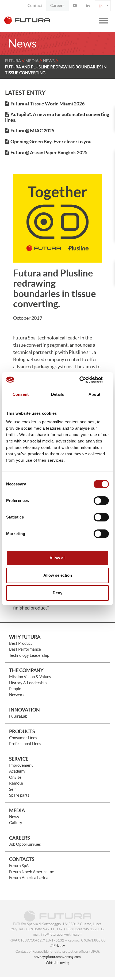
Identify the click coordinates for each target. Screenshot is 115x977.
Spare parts (19, 795)
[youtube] (75, 5)
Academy (17, 771)
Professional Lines (25, 743)
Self (12, 789)
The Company (26, 670)
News (49, 60)
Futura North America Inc (31, 871)
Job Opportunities (25, 844)
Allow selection (57, 575)
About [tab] (94, 394)
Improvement (21, 765)
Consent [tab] (21, 394)
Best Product (20, 643)
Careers (19, 838)
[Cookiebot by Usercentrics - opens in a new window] (85, 379)
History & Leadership (28, 683)
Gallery (15, 822)
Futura (13, 60)
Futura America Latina (28, 877)
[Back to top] (97, 959)
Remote (16, 783)
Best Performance (25, 649)
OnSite (15, 777)
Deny (57, 593)
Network (17, 695)
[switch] (101, 500)
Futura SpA (19, 865)
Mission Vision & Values (30, 676)
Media (32, 60)
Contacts (21, 859)
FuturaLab (18, 716)
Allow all (57, 558)
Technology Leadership (29, 655)
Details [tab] (57, 394)
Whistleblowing (57, 963)
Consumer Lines (23, 737)
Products (22, 731)
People (15, 688)
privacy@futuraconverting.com (57, 957)
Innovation (24, 710)
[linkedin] (88, 5)
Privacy (59, 946)
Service (18, 759)
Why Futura (24, 637)
